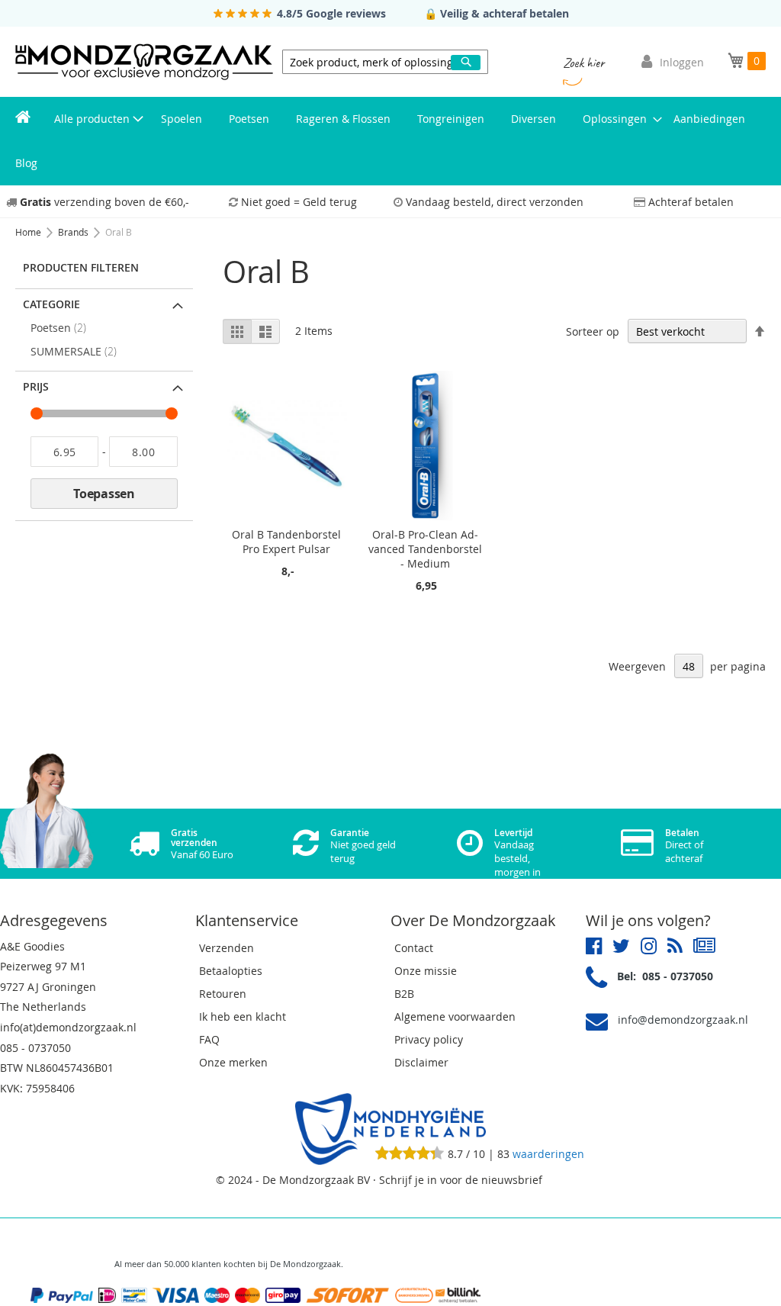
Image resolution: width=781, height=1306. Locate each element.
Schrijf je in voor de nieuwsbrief (460, 1180)
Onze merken (233, 1062)
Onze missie (425, 970)
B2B (404, 993)
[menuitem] (23, 119)
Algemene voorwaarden (455, 1016)
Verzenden (226, 948)
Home (29, 232)
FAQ (209, 1039)
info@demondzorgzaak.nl (683, 1019)
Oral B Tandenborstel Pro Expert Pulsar (286, 541)
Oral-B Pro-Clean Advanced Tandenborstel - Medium (425, 549)
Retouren (222, 993)
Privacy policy (428, 1039)
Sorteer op (592, 331)
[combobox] (385, 62)
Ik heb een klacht (242, 1016)
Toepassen (104, 493)
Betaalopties (230, 970)
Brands (74, 232)
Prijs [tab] (36, 386)
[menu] (390, 141)
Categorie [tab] (51, 304)
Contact (413, 948)
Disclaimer (421, 1062)
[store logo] (144, 61)
